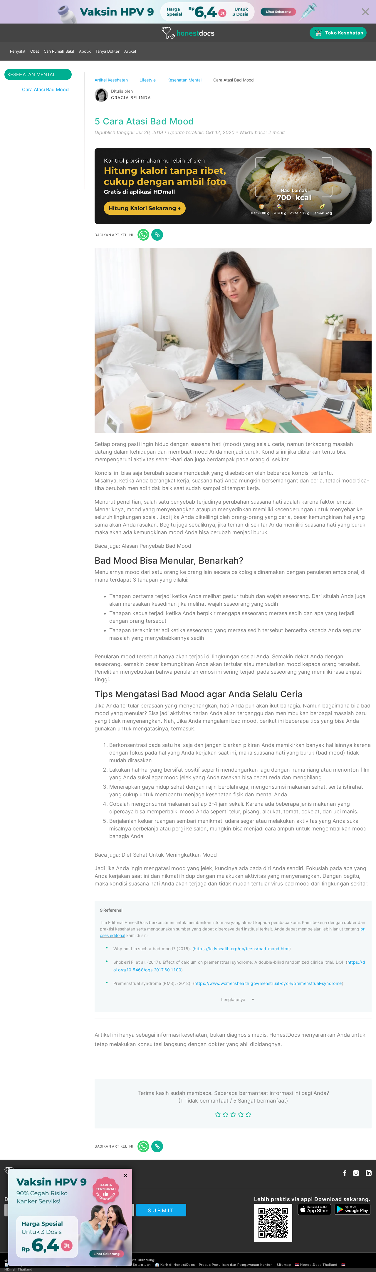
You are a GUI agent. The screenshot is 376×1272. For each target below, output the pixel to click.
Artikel (130, 51)
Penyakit (18, 51)
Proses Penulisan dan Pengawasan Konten (236, 1265)
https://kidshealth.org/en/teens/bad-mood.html (241, 948)
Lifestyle (148, 79)
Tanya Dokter (107, 51)
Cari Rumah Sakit (59, 51)
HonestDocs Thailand (318, 1265)
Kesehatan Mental (185, 79)
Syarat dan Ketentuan (132, 1265)
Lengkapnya (233, 999)
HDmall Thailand (18, 1269)
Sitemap (284, 1265)
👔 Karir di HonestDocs (175, 1265)
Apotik (85, 51)
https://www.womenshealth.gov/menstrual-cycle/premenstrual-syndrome (268, 983)
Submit (161, 1210)
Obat (34, 51)
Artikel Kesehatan (112, 79)
